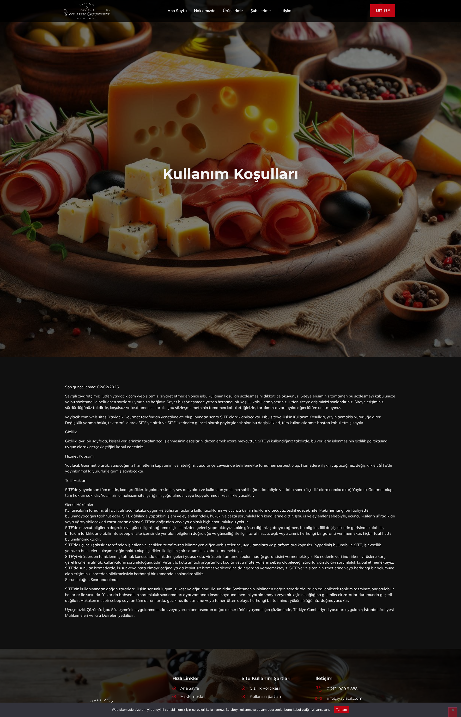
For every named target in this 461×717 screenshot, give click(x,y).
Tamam (341, 709)
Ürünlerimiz (233, 10)
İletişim (285, 10)
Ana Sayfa (177, 10)
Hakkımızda (205, 10)
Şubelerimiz (260, 10)
